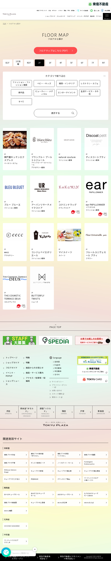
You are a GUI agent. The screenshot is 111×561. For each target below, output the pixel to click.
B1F (7, 62)
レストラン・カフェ (90, 83)
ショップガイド (50, 16)
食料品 (21, 92)
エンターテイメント (67, 92)
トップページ (11, 357)
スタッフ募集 (57, 394)
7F (93, 62)
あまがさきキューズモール (38, 494)
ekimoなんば (89, 502)
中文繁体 (58, 368)
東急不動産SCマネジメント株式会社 (70, 557)
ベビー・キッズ (44, 83)
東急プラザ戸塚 (9, 463)
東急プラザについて (42, 10)
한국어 (57, 374)
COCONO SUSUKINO (12, 526)
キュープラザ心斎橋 (38, 502)
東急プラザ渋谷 (9, 455)
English (57, 365)
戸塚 (68, 10)
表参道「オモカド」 (26, 412)
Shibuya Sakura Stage (10, 471)
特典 (28, 357)
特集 (28, 362)
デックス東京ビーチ (38, 463)
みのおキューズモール (65, 494)
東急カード (56, 397)
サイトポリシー (58, 381)
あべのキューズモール (12, 494)
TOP (4, 23)
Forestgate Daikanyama (89, 463)
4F (61, 62)
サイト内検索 (84, 10)
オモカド (54, 10)
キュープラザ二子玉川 (12, 479)
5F (71, 62)
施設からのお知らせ (35, 367)
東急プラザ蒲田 (89, 455)
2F (39, 62)
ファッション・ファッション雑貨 (21, 83)
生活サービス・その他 (90, 92)
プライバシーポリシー (59, 386)
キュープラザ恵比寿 (65, 471)
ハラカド (60, 10)
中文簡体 (58, 371)
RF (103, 62)
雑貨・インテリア (67, 83)
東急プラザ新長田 (10, 502)
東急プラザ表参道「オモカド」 (37, 455)
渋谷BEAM (34, 479)
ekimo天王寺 (62, 502)
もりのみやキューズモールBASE (91, 494)
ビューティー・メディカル (44, 92)
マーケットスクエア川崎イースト (91, 479)
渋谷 (49, 10)
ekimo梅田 (8, 511)
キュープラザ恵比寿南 (92, 471)
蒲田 (65, 10)
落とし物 (96, 10)
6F (82, 62)
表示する (55, 113)
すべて (21, 101)
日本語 (57, 361)
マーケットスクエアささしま (11, 541)
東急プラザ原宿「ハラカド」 (63, 455)
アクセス (99, 16)
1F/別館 (18, 62)
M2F (29, 62)
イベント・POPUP (83, 16)
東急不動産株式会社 (44, 557)
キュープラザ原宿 (37, 471)
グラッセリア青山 (64, 479)
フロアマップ (71, 16)
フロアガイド (11, 367)
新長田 (72, 10)
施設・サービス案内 (35, 372)
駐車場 (92, 16)
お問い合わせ (57, 390)
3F (50, 62)
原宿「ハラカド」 (45, 412)
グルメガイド (61, 16)
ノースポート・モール (65, 463)
